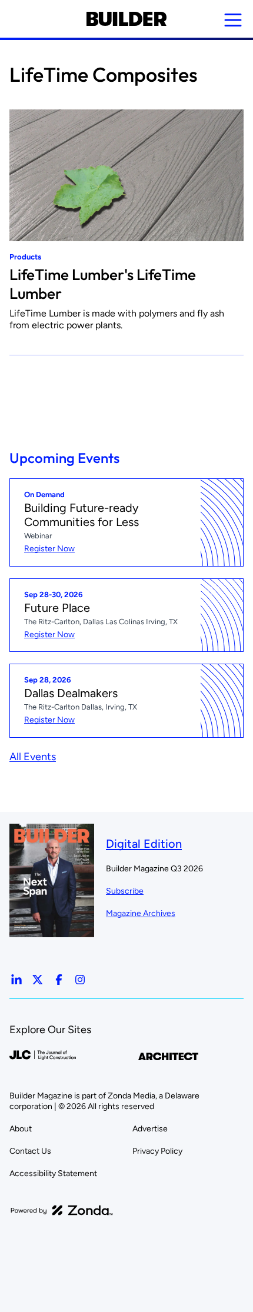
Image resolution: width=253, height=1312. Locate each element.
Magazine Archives (140, 913)
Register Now (49, 549)
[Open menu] (233, 20)
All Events (32, 756)
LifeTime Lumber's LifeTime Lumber (102, 284)
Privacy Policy (157, 1151)
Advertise (150, 1129)
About (20, 1129)
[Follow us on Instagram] (80, 980)
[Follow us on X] (38, 980)
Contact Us (30, 1151)
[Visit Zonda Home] (61, 1210)
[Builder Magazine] (126, 19)
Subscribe (125, 891)
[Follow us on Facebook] (59, 980)
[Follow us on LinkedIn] (16, 980)
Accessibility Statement (53, 1173)
